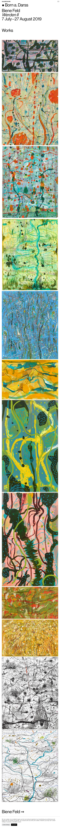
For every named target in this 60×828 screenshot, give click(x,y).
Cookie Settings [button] (6, 824)
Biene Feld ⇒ (13, 812)
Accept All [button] (14, 824)
